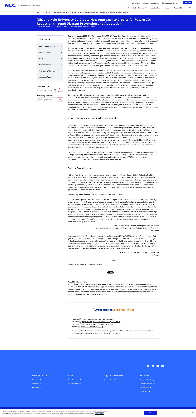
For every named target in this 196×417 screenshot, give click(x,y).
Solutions (35, 384)
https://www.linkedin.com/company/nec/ (98, 319)
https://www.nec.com (100, 294)
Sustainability (44, 52)
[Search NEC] (190, 8)
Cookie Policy (99, 413)
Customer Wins (45, 77)
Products (35, 380)
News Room (47, 13)
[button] (136, 8)
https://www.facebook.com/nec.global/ (98, 324)
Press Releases (73, 380)
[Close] (192, 412)
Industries (35, 387)
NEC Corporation (94, 36)
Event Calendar (73, 384)
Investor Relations (146, 384)
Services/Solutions (46, 65)
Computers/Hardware (47, 71)
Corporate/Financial (47, 46)
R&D (41, 59)
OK (150, 413)
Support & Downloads (111, 380)
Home (38, 13)
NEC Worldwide (145, 387)
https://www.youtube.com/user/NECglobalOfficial (101, 322)
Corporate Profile (146, 380)
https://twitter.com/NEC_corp (92, 327)
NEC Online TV (145, 391)
